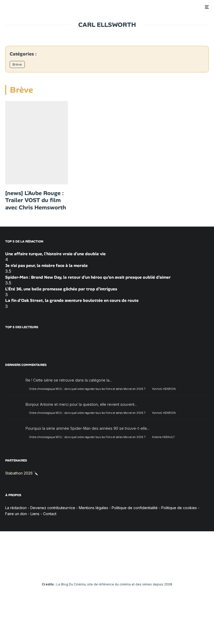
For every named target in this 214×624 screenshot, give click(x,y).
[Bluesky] (114, 570)
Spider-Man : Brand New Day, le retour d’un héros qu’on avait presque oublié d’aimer (88, 277)
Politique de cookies (179, 508)
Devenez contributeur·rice (52, 508)
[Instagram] (92, 570)
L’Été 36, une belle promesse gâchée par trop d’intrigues (61, 289)
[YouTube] (99, 570)
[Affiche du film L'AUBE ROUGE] (36, 142)
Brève (17, 64)
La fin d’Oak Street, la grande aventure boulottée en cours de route (72, 300)
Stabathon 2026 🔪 (21, 473)
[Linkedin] (107, 570)
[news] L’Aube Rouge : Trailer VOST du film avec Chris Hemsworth (35, 200)
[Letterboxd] (122, 570)
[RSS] (137, 570)
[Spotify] (130, 570)
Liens (35, 513)
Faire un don (16, 513)
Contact (49, 513)
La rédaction (16, 508)
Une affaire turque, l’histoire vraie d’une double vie (55, 254)
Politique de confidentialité (135, 508)
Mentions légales (93, 508)
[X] (84, 570)
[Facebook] (77, 570)
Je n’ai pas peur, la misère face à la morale (46, 265)
